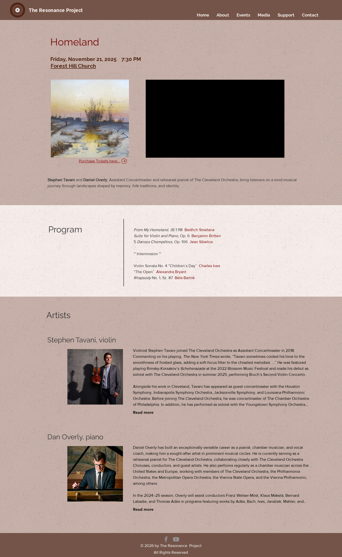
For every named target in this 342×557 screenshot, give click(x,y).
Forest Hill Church (73, 66)
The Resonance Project (56, 10)
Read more (143, 412)
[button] (223, 14)
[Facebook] (166, 539)
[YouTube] (176, 539)
